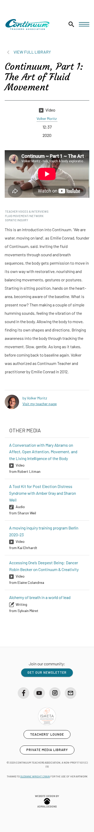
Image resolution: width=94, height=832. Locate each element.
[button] (84, 24)
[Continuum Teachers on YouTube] (39, 693)
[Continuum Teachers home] (27, 24)
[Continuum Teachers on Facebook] (23, 693)
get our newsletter (47, 672)
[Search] (71, 24)
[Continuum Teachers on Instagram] (55, 693)
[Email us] (70, 693)
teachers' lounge (47, 734)
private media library (47, 750)
